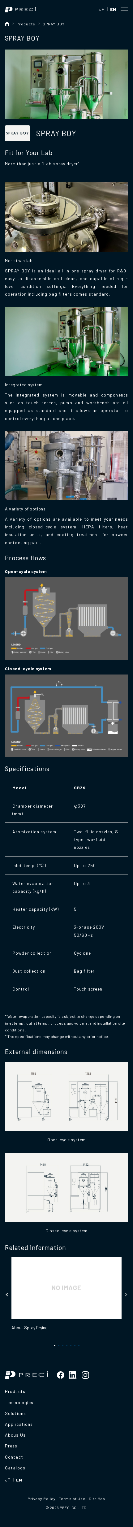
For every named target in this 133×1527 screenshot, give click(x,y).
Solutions (15, 1413)
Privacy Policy (42, 1498)
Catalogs (15, 1467)
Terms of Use (72, 1498)
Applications (19, 1424)
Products (26, 24)
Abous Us (15, 1435)
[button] (7, 1294)
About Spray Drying (29, 1327)
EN (113, 9)
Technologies (19, 1402)
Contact (14, 1457)
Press (11, 1445)
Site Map (97, 1498)
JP (102, 9)
